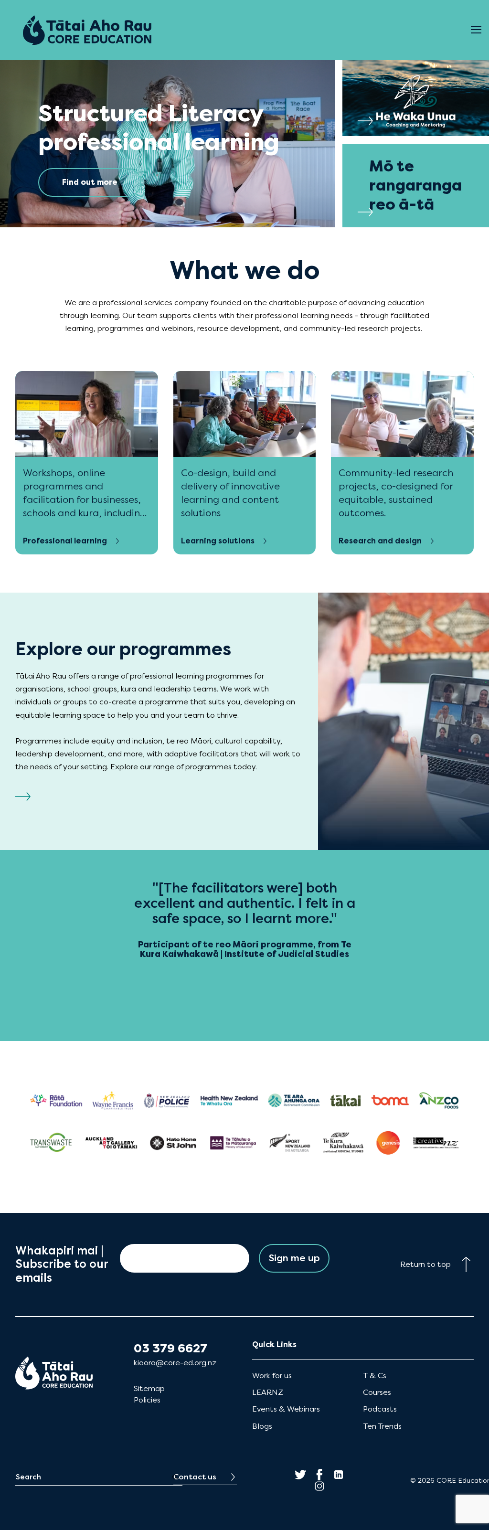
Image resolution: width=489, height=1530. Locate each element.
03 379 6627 (170, 1348)
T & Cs (374, 1375)
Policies (147, 1399)
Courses (377, 1392)
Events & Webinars (286, 1408)
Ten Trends (382, 1426)
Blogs (262, 1426)
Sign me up (294, 1258)
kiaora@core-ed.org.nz (175, 1362)
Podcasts (380, 1408)
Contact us (194, 1476)
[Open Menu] (476, 30)
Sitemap (149, 1388)
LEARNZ (267, 1392)
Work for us (272, 1375)
